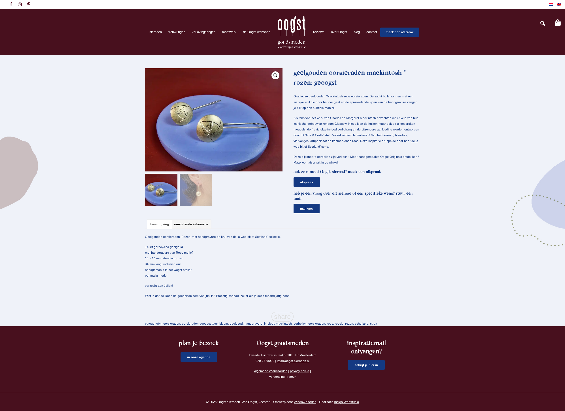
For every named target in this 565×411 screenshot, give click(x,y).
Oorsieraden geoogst (196, 323)
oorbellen (300, 323)
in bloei (269, 323)
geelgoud (236, 323)
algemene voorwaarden (270, 371)
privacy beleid (299, 371)
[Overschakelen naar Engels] (559, 4)
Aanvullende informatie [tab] (190, 224)
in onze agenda (198, 357)
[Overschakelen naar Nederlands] (551, 4)
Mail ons (306, 208)
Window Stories (305, 402)
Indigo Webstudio (346, 402)
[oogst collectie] (291, 31)
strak (373, 323)
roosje (339, 323)
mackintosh (284, 323)
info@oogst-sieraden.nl (293, 361)
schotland (361, 323)
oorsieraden (171, 323)
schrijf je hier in (366, 365)
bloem (223, 323)
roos (330, 323)
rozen (349, 323)
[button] (275, 75)
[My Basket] (558, 23)
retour (291, 376)
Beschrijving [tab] (159, 224)
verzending (277, 376)
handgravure (253, 323)
